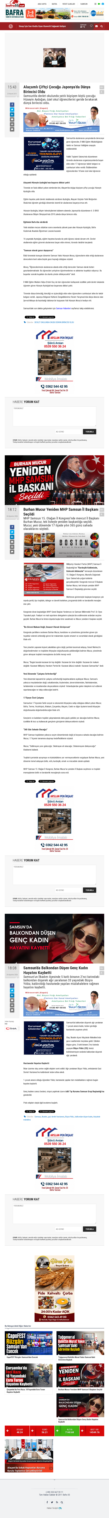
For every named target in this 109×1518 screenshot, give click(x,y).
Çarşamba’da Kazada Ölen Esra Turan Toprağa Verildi (43, 26)
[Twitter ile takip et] (52, 1502)
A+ (101, 87)
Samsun (38, 1116)
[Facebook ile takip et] (47, 1502)
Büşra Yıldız (69, 1116)
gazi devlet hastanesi (56, 1116)
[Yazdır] (12, 124)
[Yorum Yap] (12, 129)
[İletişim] (96, 26)
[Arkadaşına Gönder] (12, 119)
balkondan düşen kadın (84, 1116)
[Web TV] (99, 4)
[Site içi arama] (101, 26)
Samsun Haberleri (63, 308)
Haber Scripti (52, 1508)
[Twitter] (12, 109)
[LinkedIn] (12, 114)
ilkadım (44, 1116)
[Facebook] (12, 105)
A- (102, 92)
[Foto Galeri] (102, 4)
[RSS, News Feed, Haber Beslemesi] (56, 1502)
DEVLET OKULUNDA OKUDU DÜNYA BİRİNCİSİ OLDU (54, 322)
